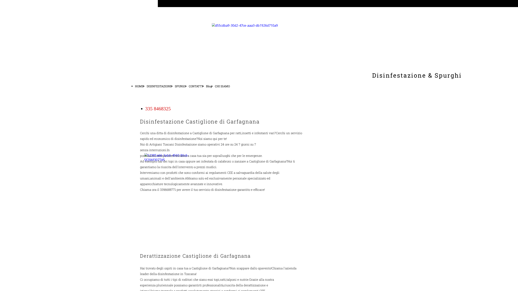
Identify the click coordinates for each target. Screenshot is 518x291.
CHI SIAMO (222, 86)
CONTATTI (196, 86)
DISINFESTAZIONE (159, 86)
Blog (209, 86)
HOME (139, 86)
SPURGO (180, 86)
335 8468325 (158, 108)
